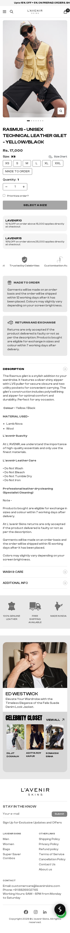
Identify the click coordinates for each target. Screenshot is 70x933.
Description (13, 369)
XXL (58, 163)
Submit (59, 813)
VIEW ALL (53, 719)
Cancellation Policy (52, 859)
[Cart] (65, 12)
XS (7, 163)
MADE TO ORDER (17, 171)
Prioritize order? (18, 195)
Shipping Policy (49, 839)
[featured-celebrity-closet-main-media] (35, 665)
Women (8, 844)
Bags (6, 849)
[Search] (11, 11)
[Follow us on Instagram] (36, 912)
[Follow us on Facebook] (26, 912)
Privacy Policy (49, 844)
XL (47, 163)
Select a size (35, 205)
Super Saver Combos (12, 856)
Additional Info (15, 583)
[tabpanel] (15, 741)
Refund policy (48, 849)
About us (45, 869)
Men (6, 839)
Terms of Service (51, 854)
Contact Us (47, 864)
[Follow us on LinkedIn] (44, 912)
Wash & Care (13, 572)
